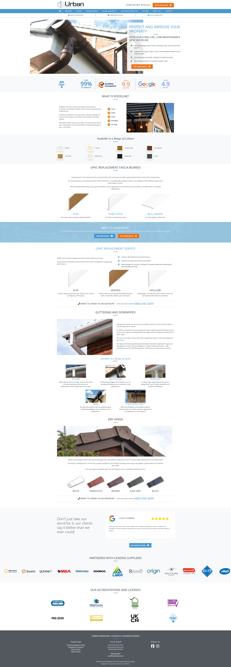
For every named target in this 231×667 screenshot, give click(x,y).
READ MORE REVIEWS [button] (138, 545)
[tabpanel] (140, 525)
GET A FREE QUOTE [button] (140, 67)
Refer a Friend (76, 651)
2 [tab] (140, 539)
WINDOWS (68, 11)
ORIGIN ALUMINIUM (109, 11)
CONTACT (169, 11)
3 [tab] (142, 539)
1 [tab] (137, 539)
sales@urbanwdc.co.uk (115, 656)
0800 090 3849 (144, 304)
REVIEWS (146, 11)
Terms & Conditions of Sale (76, 645)
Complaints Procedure (75, 647)
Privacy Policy (75, 649)
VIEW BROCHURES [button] (103, 236)
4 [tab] (145, 539)
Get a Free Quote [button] (162, 5)
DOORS (79, 11)
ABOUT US (156, 11)
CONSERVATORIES (92, 11)
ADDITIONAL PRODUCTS (129, 11)
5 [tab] (148, 539)
